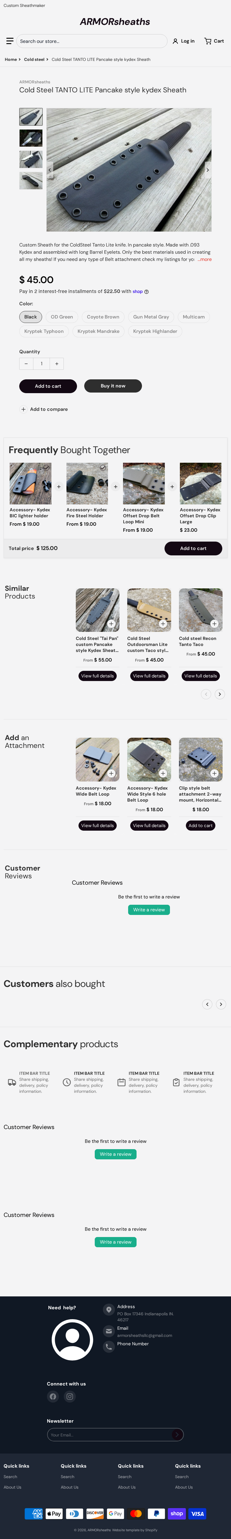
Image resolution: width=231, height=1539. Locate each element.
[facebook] (53, 1397)
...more (205, 259)
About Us (12, 1487)
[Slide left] (50, 170)
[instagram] (70, 1397)
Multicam (194, 317)
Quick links (16, 1466)
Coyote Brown (103, 317)
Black (30, 317)
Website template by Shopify (134, 1530)
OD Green (62, 317)
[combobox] (92, 41)
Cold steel (34, 59)
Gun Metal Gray (151, 317)
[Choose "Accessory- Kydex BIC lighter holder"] (46, 468)
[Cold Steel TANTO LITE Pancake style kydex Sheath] (31, 117)
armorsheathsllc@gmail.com (144, 1335)
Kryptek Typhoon (44, 331)
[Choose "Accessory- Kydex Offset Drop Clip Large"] (216, 468)
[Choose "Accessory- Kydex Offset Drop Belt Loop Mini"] (160, 468)
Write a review (149, 910)
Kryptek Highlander (155, 331)
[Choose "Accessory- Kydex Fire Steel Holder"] (103, 468)
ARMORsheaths (99, 1530)
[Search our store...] (160, 41)
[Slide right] (208, 170)
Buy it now (113, 386)
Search (10, 1476)
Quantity (29, 351)
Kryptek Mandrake (98, 331)
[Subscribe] (177, 1434)
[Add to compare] (111, 623)
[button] (10, 41)
